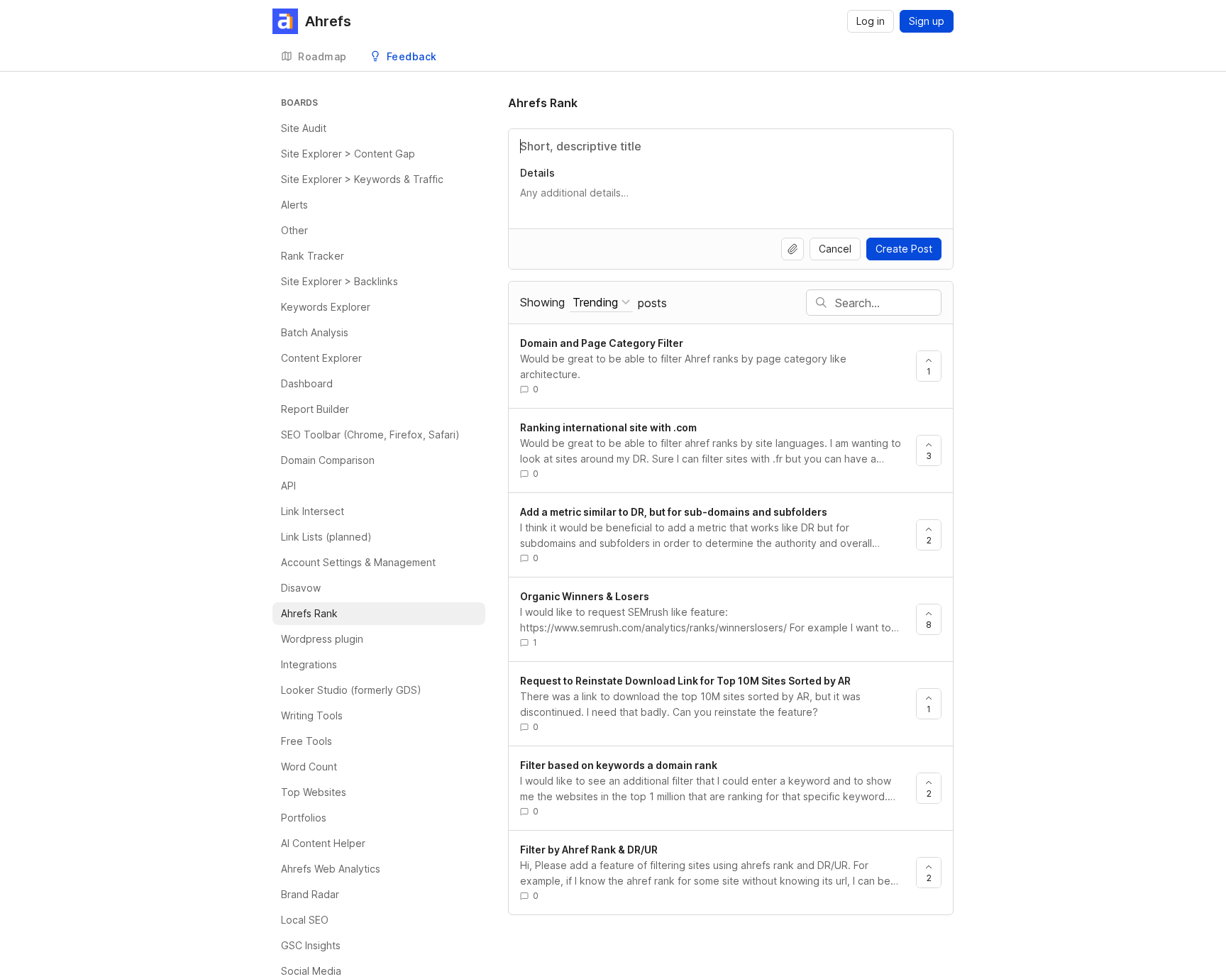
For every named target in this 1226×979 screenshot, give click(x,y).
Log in (870, 21)
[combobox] (601, 302)
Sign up (926, 21)
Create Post (904, 249)
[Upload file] (792, 249)
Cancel (835, 249)
